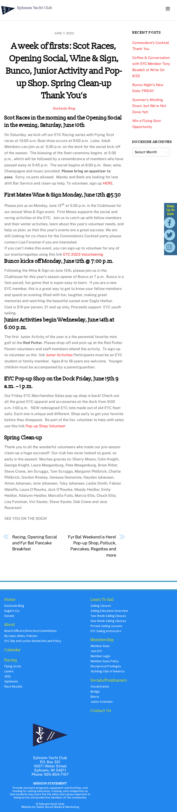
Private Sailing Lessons (106, 626)
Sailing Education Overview (109, 611)
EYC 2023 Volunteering (83, 254)
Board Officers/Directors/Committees (30, 631)
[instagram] (170, 247)
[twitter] (170, 234)
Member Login (100, 656)
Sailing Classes (101, 606)
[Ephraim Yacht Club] (8, 15)
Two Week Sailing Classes (108, 616)
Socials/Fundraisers (109, 680)
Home (9, 599)
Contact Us (101, 710)
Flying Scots (12, 666)
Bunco (95, 696)
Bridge (95, 691)
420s (7, 676)
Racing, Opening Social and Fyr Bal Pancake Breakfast (34, 543)
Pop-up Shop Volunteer (45, 426)
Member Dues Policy (105, 661)
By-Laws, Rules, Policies (20, 636)
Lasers (9, 671)
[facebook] (170, 222)
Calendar (12, 649)
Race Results (13, 686)
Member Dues (100, 646)
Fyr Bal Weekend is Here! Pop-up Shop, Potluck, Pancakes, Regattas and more (92, 546)
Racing (10, 660)
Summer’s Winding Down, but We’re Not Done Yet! (149, 106)
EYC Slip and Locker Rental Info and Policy (32, 641)
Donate (9, 616)
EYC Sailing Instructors (106, 631)
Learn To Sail (102, 599)
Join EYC (96, 651)
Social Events (100, 686)
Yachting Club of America (107, 671)
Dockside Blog (64, 108)
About (9, 624)
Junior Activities (60, 355)
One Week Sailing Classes (108, 621)
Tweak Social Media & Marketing (57, 807)
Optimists (11, 681)
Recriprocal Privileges (106, 666)
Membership (102, 639)
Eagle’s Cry (12, 611)
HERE (108, 183)
